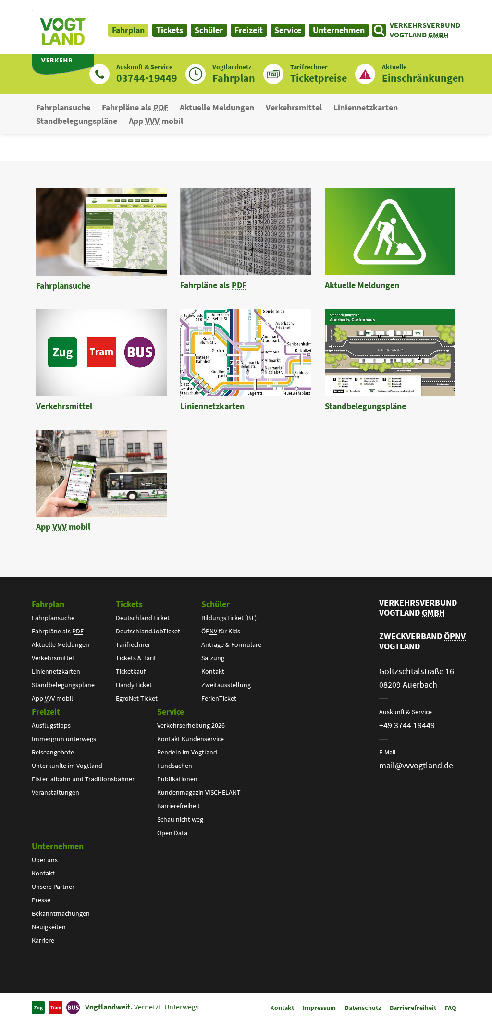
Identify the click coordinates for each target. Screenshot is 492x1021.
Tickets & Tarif (136, 658)
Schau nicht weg (180, 819)
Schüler (215, 603)
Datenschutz (362, 1007)
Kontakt (212, 671)
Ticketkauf (131, 671)
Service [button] (287, 30)
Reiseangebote (53, 752)
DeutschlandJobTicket (148, 631)
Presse (41, 900)
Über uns (45, 859)
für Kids (220, 631)
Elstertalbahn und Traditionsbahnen (84, 779)
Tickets (129, 603)
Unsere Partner (53, 886)
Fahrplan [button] (128, 30)
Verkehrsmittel (294, 107)
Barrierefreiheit (178, 806)
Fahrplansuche (63, 107)
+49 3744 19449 (407, 724)
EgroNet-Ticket (137, 698)
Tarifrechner (133, 644)
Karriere (43, 940)
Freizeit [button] (248, 30)
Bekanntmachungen (61, 913)
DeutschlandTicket (143, 617)
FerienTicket (218, 698)
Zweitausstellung (226, 685)
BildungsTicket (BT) (229, 617)
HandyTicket (134, 685)
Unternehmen (58, 845)
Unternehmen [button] (339, 30)
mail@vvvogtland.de (416, 765)
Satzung (212, 658)
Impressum (319, 1007)
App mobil (156, 120)
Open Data (172, 832)
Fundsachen (174, 765)
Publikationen (177, 779)
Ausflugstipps (51, 725)
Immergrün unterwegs (64, 738)
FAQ (450, 1007)
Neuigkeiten (49, 927)
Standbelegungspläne (76, 120)
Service (170, 711)
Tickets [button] (169, 30)
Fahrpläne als (135, 107)
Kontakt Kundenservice (190, 738)
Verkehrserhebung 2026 (191, 725)
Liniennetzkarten (365, 107)
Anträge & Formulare (231, 644)
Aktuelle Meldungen (217, 107)
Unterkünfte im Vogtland (67, 765)
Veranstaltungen (55, 792)
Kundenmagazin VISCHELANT (199, 792)
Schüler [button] (209, 30)
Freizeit (46, 711)
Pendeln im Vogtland (187, 752)
